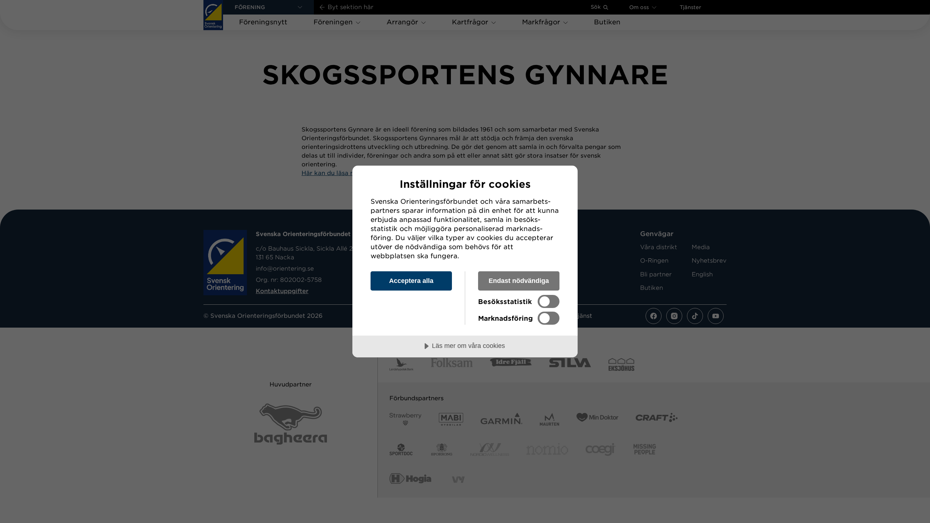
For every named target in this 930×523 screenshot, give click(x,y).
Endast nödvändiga (519, 280)
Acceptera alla (411, 280)
